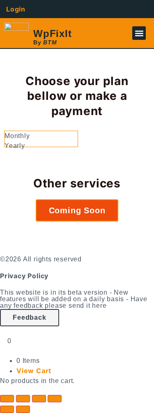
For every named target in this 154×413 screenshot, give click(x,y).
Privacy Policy (24, 276)
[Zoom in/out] (7, 398)
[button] (139, 33)
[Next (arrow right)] (23, 409)
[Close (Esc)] (55, 398)
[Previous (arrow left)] (7, 409)
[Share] (39, 398)
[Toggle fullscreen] (23, 398)
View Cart (33, 371)
